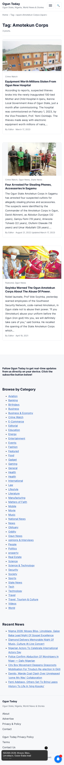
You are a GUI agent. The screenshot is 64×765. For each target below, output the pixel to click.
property (13, 552)
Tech (11, 586)
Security (13, 569)
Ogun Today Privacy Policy (18, 736)
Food (11, 455)
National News (17, 518)
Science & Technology (21, 565)
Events (12, 442)
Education (14, 429)
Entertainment (16, 438)
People (12, 544)
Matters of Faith (17, 501)
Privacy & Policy (11, 723)
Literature (14, 493)
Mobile (12, 506)
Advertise (8, 718)
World (11, 607)
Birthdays (13, 404)
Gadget (12, 459)
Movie (11, 510)
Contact (7, 729)
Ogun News (24, 179)
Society (12, 574)
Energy (12, 434)
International (15, 480)
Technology (15, 590)
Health (12, 472)
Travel (11, 595)
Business (13, 408)
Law (10, 485)
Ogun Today (11, 4)
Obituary (13, 527)
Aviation (13, 396)
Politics (12, 548)
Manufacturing (16, 497)
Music (11, 514)
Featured (9, 283)
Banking (13, 400)
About (5, 713)
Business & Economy (20, 413)
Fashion (13, 446)
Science (13, 561)
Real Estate (15, 557)
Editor (11, 129)
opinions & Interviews (21, 540)
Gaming (12, 463)
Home (5, 15)
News (11, 523)
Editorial (13, 425)
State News (36, 179)
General (12, 468)
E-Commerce (16, 421)
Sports (12, 578)
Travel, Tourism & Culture (23, 599)
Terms (6, 742)
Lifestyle (13, 489)
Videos (12, 603)
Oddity (12, 531)
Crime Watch (11, 76)
